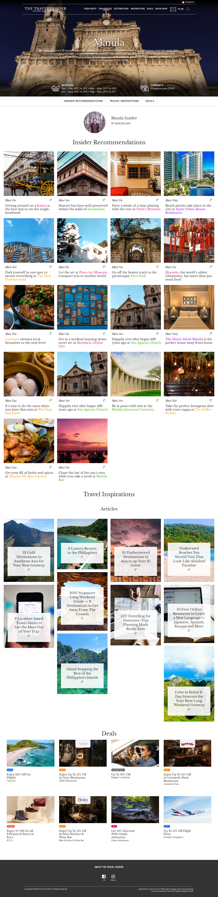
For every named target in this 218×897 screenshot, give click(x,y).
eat (62, 770)
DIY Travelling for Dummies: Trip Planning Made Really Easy (136, 622)
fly (10, 770)
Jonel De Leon (122, 123)
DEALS (150, 9)
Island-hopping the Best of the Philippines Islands (82, 673)
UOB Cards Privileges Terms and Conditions (177, 889)
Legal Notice (143, 889)
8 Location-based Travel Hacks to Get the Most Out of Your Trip (29, 625)
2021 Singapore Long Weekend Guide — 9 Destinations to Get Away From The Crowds (82, 603)
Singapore (189, 2)
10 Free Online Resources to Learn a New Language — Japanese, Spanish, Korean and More (189, 618)
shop (10, 826)
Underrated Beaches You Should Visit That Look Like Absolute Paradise (189, 557)
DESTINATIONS (121, 9)
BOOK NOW (161, 9)
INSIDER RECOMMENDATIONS (83, 101)
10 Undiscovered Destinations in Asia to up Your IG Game (136, 559)
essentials (118, 770)
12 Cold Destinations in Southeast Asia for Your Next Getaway (29, 559)
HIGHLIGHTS (90, 9)
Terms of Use (154, 889)
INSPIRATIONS (138, 9)
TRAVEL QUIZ (105, 9)
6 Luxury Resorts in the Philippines (82, 551)
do (114, 826)
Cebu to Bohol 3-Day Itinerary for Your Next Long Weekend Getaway (189, 698)
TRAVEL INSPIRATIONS (124, 101)
